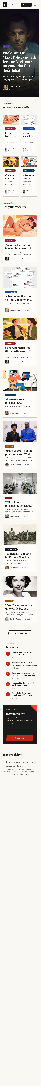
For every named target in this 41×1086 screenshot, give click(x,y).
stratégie (29, 769)
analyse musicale (12, 766)
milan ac (16, 772)
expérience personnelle (27, 772)
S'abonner (19, 738)
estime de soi (8, 772)
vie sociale (22, 769)
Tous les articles (19, 633)
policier (7, 762)
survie (22, 774)
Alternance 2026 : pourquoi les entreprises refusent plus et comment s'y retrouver (23, 664)
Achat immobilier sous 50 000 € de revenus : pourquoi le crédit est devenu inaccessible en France (24, 674)
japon (27, 774)
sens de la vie (30, 766)
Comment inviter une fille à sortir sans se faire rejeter (23, 684)
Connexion (16, 5)
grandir (22, 766)
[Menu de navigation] (35, 5)
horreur (17, 762)
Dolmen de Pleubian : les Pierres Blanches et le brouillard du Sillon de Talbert (22, 654)
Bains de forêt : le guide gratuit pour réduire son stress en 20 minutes (22, 694)
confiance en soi (12, 769)
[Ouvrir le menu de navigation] (9, 5)
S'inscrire (26, 5)
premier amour (29, 762)
